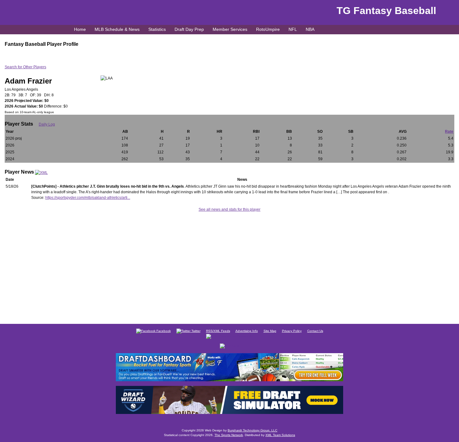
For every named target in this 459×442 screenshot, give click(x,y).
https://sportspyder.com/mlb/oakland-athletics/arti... (87, 197)
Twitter (195, 331)
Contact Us (315, 331)
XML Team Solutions (280, 435)
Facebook (163, 331)
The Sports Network (229, 435)
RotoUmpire (268, 29)
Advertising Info (246, 331)
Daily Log (47, 124)
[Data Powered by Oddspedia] (229, 336)
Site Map (270, 331)
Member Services (230, 29)
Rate (449, 131)
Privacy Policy (292, 331)
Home (80, 29)
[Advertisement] (229, 266)
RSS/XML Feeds (218, 331)
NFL (293, 29)
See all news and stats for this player (229, 209)
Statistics (157, 29)
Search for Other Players (25, 67)
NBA (310, 29)
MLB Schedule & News (117, 29)
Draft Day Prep (189, 29)
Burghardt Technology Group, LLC (252, 430)
